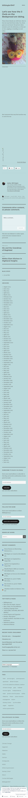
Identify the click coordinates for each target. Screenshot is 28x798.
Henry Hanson (8, 549)
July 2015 (6, 460)
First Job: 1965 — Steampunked (11, 636)
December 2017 (8, 404)
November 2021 (8, 320)
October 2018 (7, 384)
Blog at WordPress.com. (15, 786)
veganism (11, 705)
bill (10, 197)
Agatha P (6, 564)
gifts (20, 197)
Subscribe (6, 487)
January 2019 (7, 378)
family (19, 196)
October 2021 (7, 322)
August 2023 (7, 287)
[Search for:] (12, 536)
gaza (14, 687)
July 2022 (6, 306)
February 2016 (8, 448)
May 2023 (6, 291)
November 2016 (8, 430)
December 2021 (8, 318)
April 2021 (6, 334)
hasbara (20, 687)
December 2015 (8, 450)
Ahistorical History (9, 624)
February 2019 (8, 376)
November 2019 (8, 358)
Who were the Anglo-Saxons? (12, 604)
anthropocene (20, 678)
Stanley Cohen (7, 702)
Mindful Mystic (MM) (10, 569)
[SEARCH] (24, 536)
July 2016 (6, 438)
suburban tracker (9, 588)
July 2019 (6, 366)
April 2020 (6, 350)
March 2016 (7, 446)
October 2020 (7, 340)
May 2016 (6, 442)
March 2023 (7, 294)
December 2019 (8, 356)
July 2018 (6, 390)
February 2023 (8, 296)
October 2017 (7, 408)
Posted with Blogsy (21, 162)
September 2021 (8, 324)
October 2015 (7, 454)
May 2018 (6, 394)
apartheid (5, 681)
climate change (7, 687)
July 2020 (6, 344)
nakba (23, 693)
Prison (11, 696)
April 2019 (6, 372)
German (4, 757)
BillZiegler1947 (8, 602)
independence (16, 690)
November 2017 (8, 406)
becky (7, 197)
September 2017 (8, 410)
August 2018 (7, 388)
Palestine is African (9, 622)
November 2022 (8, 302)
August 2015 (7, 458)
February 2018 (8, 400)
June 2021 (6, 330)
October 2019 (7, 360)
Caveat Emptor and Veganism (12, 614)
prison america (19, 696)
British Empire (14, 681)
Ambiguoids (5, 761)
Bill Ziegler (6, 196)
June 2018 (6, 392)
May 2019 (6, 370)
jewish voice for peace (13, 693)
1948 (4, 678)
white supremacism (8, 708)
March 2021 (7, 336)
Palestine (5, 696)
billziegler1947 (8, 5)
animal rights (11, 678)
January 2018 (7, 402)
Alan (23, 196)
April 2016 (6, 444)
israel (4, 693)
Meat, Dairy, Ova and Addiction (12, 606)
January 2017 (7, 426)
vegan (4, 705)
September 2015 (8, 456)
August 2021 (7, 326)
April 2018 (6, 396)
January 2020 (7, 354)
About (4, 775)
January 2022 (7, 316)
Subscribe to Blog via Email (12, 470)
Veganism (5, 747)
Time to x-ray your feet (9, 650)
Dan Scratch (7, 583)
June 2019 (6, 368)
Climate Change (7, 743)
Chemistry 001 (6, 639)
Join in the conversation (11, 521)
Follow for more (9, 507)
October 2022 (7, 304)
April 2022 (6, 312)
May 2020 (6, 348)
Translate (14, 666)
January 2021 (7, 338)
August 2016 (7, 436)
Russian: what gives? (9, 616)
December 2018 (8, 380)
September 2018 (8, 386)
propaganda (6, 699)
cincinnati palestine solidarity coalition (14, 684)
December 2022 (8, 300)
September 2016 (8, 434)
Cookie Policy (7, 792)
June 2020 (6, 346)
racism (13, 699)
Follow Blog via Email (10, 717)
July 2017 (6, 414)
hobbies (23, 197)
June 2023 (6, 289)
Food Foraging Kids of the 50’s (11, 647)
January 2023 (7, 298)
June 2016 (6, 440)
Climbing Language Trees (11, 608)
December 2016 (8, 428)
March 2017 (7, 422)
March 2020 (7, 352)
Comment (21, 228)
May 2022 (6, 310)
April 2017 (6, 420)
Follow (6, 734)
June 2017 (6, 416)
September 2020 (8, 342)
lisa (3, 199)
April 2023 (6, 292)
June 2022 (6, 308)
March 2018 (7, 398)
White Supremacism (8, 768)
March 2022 (7, 314)
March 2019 (7, 374)
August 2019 (7, 364)
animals (4, 197)
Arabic (4, 754)
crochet (13, 197)
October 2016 (7, 432)
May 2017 (6, 418)
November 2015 (8, 452)
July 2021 (6, 328)
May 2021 (6, 332)
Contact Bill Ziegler (7, 778)
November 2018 (8, 382)
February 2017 (8, 424)
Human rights (7, 690)
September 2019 (8, 362)
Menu (23, 5)
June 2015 (6, 462)
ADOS (4, 764)
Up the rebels (17, 702)
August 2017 (7, 412)
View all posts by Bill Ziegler (13, 190)
